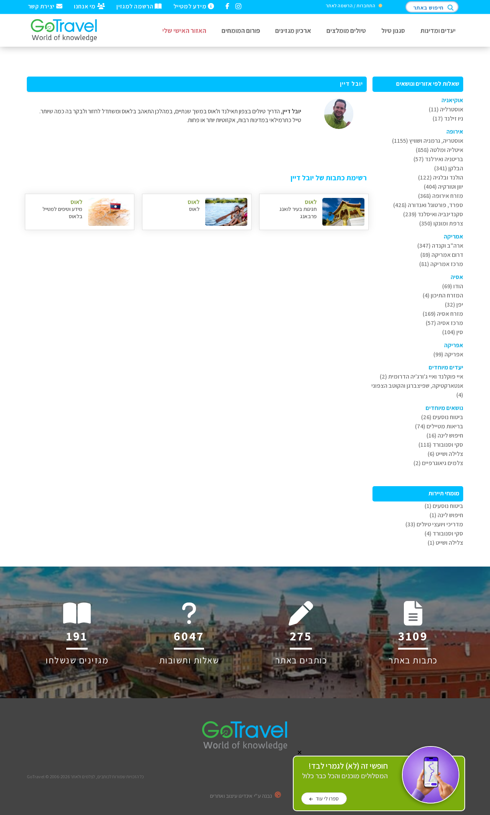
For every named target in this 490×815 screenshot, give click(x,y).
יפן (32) (454, 305)
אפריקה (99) (448, 354)
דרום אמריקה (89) (441, 255)
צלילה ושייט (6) (445, 454)
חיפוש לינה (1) (446, 515)
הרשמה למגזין (135, 5)
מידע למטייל (190, 5)
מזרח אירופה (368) (440, 196)
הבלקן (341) (448, 168)
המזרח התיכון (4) (443, 295)
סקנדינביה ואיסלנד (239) (433, 214)
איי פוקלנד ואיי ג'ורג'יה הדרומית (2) (421, 376)
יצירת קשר (42, 5)
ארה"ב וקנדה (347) (440, 246)
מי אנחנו (85, 5)
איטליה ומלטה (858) (439, 150)
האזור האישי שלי (184, 30)
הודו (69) (452, 286)
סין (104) (452, 332)
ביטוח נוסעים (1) (444, 506)
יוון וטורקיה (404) (443, 187)
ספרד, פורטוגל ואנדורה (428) (428, 205)
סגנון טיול (393, 30)
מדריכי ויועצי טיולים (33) (434, 524)
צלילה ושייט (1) (445, 543)
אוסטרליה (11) (446, 109)
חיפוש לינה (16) (444, 435)
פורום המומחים (241, 30)
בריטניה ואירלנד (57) (438, 159)
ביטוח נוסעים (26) (442, 417)
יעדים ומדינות (438, 30)
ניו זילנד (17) (448, 118)
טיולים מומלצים (346, 30)
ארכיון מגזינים (293, 30)
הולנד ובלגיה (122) (440, 177)
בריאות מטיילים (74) (439, 426)
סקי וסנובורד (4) (444, 533)
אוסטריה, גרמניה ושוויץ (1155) (427, 141)
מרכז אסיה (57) (444, 323)
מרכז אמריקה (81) (441, 264)
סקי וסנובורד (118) (440, 445)
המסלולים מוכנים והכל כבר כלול (345, 770)
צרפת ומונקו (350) (441, 223)
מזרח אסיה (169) (443, 314)
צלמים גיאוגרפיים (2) (438, 463)
